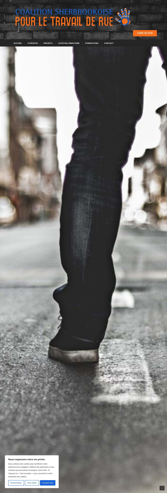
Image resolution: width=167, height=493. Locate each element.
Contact (109, 43)
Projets (48, 43)
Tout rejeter (32, 483)
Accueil (18, 43)
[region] (32, 471)
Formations (91, 43)
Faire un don (145, 33)
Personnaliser (16, 483)
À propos (33, 43)
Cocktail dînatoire (68, 43)
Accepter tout (47, 483)
